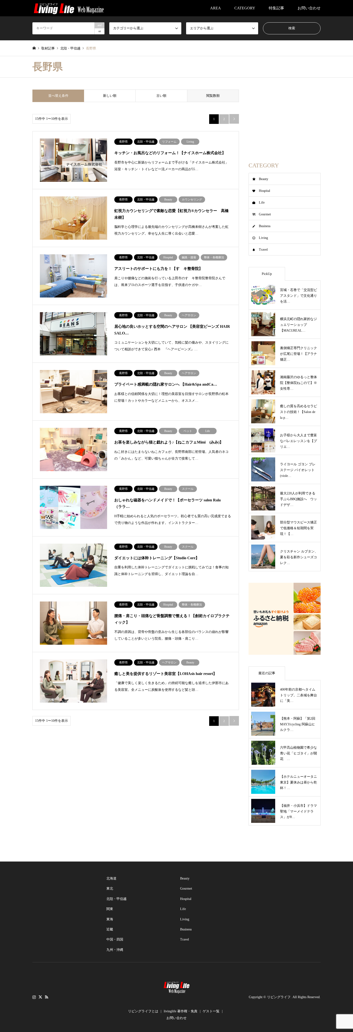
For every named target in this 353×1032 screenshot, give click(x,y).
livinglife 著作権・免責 (180, 1011)
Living (263, 238)
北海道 (111, 878)
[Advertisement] (285, 120)
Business (264, 226)
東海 (109, 919)
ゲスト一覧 (211, 1011)
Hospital (264, 191)
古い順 (161, 95)
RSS (46, 997)
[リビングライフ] (68, 8)
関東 (109, 909)
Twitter (40, 997)
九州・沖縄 (114, 950)
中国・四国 (114, 939)
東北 (109, 888)
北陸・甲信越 (116, 899)
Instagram (34, 997)
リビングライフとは (143, 1011)
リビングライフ (279, 997)
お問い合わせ (309, 8)
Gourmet (265, 214)
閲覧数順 (213, 95)
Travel (263, 249)
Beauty (263, 179)
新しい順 (109, 95)
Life (262, 202)
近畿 (109, 929)
